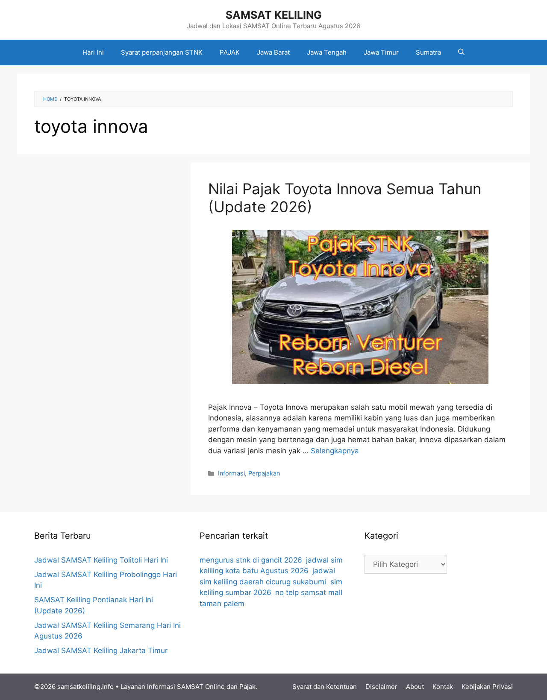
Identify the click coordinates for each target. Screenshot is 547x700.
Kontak (442, 686)
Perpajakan (264, 473)
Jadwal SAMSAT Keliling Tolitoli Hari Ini (101, 560)
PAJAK (230, 52)
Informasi (231, 473)
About (415, 686)
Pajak (247, 686)
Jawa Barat (273, 52)
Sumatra (428, 52)
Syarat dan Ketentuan (324, 686)
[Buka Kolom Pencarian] (461, 52)
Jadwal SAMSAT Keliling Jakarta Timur (101, 650)
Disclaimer (381, 686)
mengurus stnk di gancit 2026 (251, 560)
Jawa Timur (381, 52)
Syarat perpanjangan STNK (162, 52)
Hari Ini (93, 52)
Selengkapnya (335, 450)
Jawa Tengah (327, 52)
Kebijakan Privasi (487, 686)
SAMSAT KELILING (274, 15)
